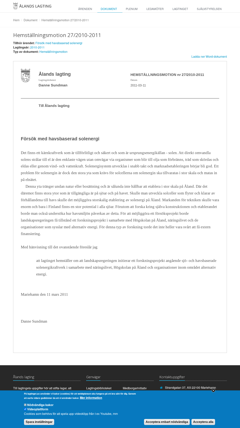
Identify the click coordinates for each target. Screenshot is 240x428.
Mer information (91, 398)
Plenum (132, 9)
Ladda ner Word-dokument (209, 56)
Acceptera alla (203, 421)
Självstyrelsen (209, 9)
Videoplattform (37, 409)
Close (213, 390)
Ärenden (85, 9)
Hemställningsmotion (53, 51)
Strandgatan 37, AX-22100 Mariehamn (190, 387)
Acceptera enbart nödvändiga (167, 421)
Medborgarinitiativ (135, 388)
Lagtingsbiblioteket (98, 388)
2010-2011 (37, 47)
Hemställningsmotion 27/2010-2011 (65, 20)
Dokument (109, 9)
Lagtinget (180, 9)
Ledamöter (155, 9)
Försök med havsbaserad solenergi (58, 43)
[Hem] (36, 7)
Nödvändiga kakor (40, 405)
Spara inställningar (39, 421)
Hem (16, 20)
